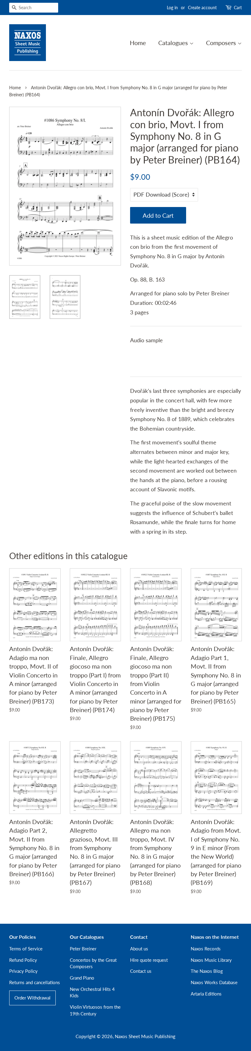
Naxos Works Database (214, 982)
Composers (222, 42)
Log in (172, 7)
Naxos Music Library (211, 960)
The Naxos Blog (207, 971)
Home (138, 42)
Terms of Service (26, 948)
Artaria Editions (206, 993)
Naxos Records (206, 948)
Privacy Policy (23, 971)
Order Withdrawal (32, 997)
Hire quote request (149, 960)
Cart (238, 7)
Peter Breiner (83, 948)
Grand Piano (82, 977)
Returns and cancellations (34, 982)
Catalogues (173, 42)
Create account (202, 7)
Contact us (141, 971)
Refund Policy (23, 960)
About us (139, 948)
